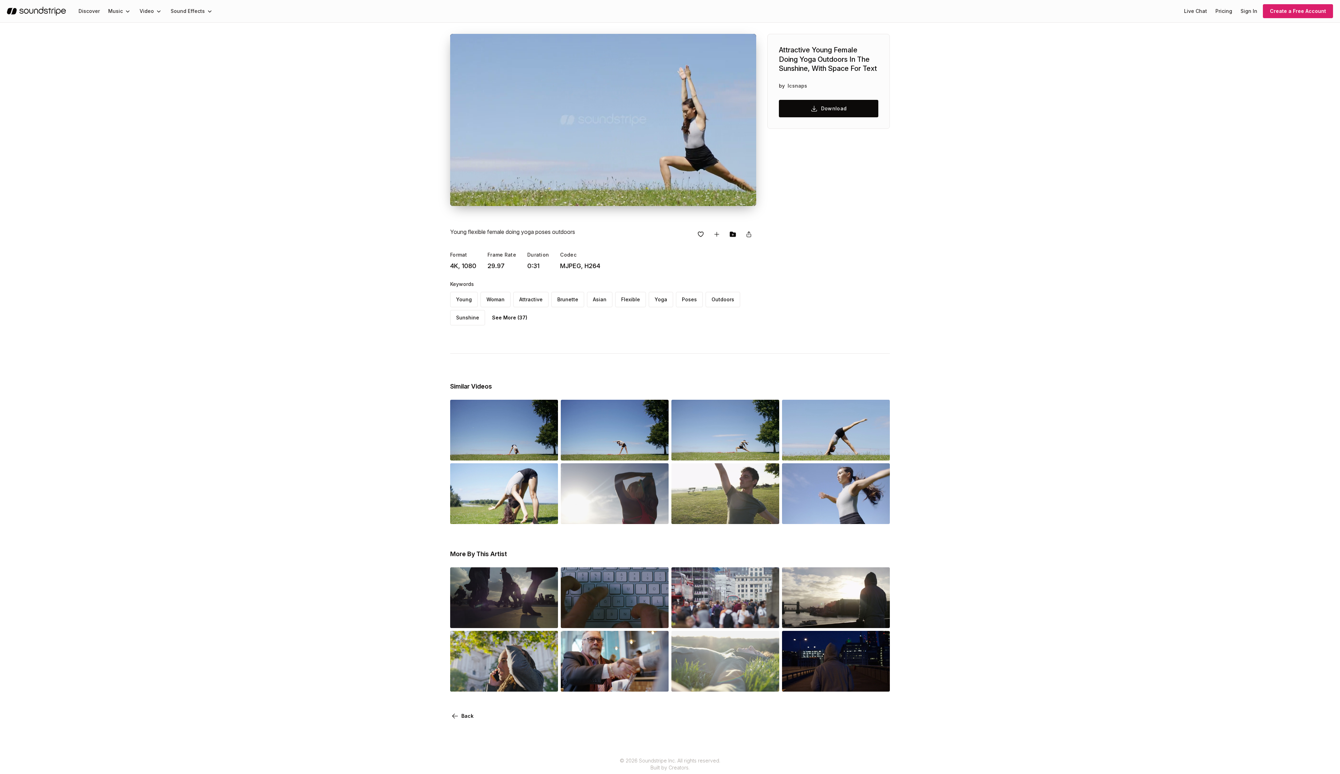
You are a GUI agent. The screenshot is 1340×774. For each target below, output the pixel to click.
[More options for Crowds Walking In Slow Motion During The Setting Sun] (547, 618)
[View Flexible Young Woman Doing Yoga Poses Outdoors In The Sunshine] (836, 450)
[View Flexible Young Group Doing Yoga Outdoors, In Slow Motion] (725, 514)
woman (495, 299)
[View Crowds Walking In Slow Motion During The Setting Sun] (504, 618)
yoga (661, 299)
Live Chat (1195, 11)
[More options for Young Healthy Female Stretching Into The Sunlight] (657, 514)
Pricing (1223, 11)
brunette (567, 299)
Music (115, 11)
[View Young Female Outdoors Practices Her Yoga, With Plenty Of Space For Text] (725, 450)
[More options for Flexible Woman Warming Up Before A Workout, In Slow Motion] (547, 514)
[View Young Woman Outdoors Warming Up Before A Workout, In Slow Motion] (836, 514)
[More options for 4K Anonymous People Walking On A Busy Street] (768, 618)
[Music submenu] (127, 11)
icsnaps (797, 86)
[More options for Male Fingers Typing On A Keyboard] (657, 618)
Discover (89, 11)
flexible (630, 299)
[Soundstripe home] (36, 11)
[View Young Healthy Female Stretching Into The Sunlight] (615, 514)
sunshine (467, 317)
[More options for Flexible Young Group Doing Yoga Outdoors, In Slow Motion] (768, 514)
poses (689, 299)
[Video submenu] (158, 11)
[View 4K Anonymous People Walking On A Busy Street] (725, 618)
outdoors (723, 299)
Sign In (1249, 11)
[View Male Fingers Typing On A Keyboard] (615, 618)
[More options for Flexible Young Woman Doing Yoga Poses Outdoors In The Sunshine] (879, 451)
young (464, 299)
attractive (531, 299)
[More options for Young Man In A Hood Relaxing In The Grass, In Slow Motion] (768, 682)
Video (147, 11)
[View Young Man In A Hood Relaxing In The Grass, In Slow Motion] (725, 682)
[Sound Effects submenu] (209, 11)
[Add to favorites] (700, 234)
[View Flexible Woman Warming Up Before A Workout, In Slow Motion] (504, 514)
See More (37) (509, 317)
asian (599, 299)
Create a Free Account (1298, 11)
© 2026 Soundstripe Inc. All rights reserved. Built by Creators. (670, 764)
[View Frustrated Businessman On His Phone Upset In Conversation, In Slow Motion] (504, 682)
